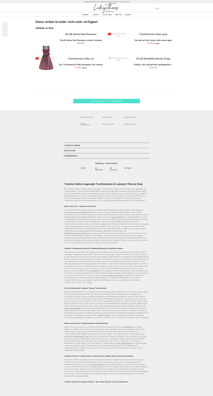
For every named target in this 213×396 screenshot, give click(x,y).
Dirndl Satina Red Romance (81, 34)
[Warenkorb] (173, 8)
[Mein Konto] (164, 8)
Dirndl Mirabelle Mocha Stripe (153, 58)
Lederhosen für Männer (78, 212)
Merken (99, 38)
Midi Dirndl (94, 271)
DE (157, 8)
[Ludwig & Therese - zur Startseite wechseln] (106, 8)
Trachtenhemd (126, 327)
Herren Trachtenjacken (124, 343)
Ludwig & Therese (96, 364)
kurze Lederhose (118, 217)
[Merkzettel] (168, 8)
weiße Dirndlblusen (104, 315)
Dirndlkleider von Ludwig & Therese (77, 233)
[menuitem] (59, 8)
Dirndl (138, 210)
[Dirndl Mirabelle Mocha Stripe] (118, 82)
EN (159, 8)
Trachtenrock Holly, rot (81, 58)
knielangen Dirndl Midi (72, 308)
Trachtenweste (78, 336)
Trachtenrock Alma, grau (153, 34)
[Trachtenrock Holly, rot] (46, 82)
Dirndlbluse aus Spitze (116, 275)
